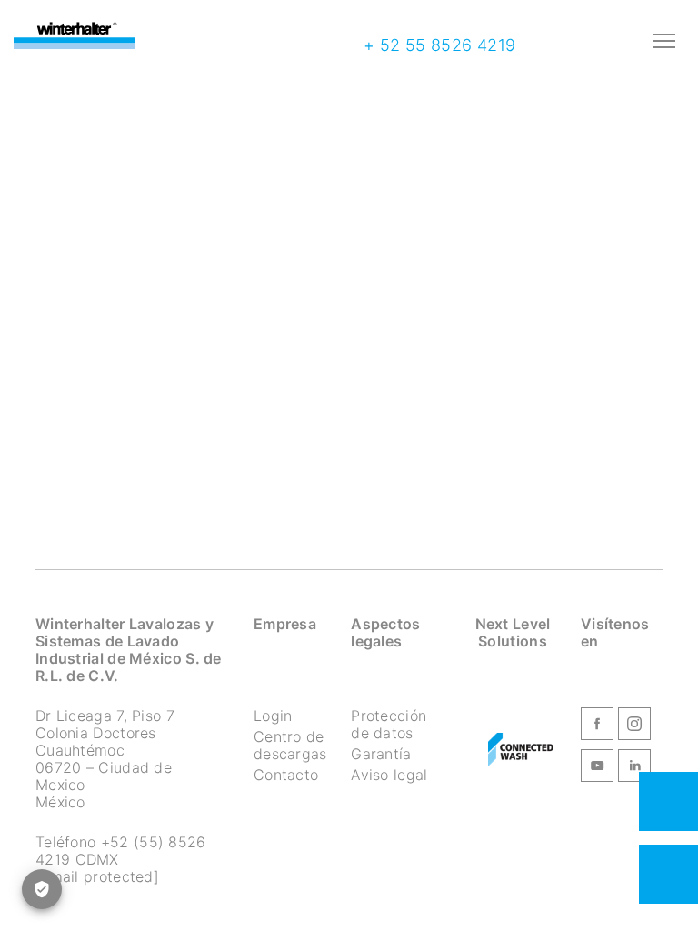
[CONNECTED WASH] (520, 750)
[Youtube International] (597, 768)
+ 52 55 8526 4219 (436, 45)
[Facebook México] (597, 726)
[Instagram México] (634, 726)
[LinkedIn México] (634, 768)
